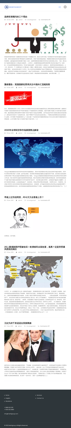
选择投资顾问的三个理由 (15, 16)
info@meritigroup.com (11, 414)
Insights (8, 398)
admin (21, 20)
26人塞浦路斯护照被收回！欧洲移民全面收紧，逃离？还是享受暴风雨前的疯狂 (34, 248)
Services (39, 395)
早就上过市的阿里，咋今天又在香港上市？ (24, 197)
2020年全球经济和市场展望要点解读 (21, 130)
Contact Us (40, 398)
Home (7, 395)
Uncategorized (31, 20)
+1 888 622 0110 (8, 407)
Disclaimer (9, 401)
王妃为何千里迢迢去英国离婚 (17, 323)
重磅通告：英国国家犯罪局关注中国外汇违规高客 (27, 84)
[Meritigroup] (13, 7)
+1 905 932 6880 (9, 409)
